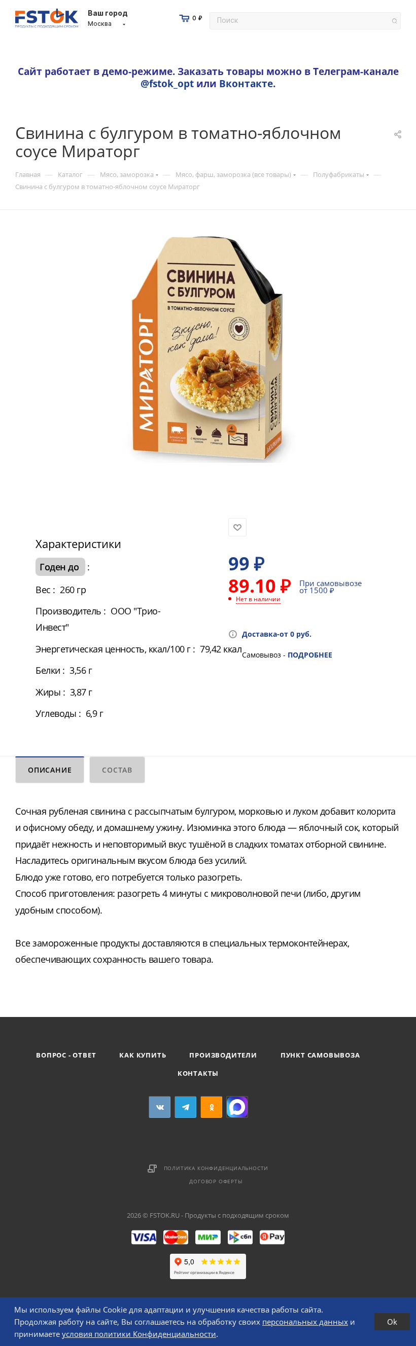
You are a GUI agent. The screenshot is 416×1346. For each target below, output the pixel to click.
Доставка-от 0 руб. (276, 634)
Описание (50, 770)
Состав (117, 770)
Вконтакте (246, 83)
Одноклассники (211, 1107)
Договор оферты (215, 1181)
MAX (237, 1107)
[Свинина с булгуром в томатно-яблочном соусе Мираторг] (208, 349)
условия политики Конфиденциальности (139, 1334)
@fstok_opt (167, 83)
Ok (392, 1322)
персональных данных (305, 1322)
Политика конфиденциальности (216, 1168)
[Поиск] (394, 21)
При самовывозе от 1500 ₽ (330, 586)
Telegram (185, 1107)
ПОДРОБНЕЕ (310, 655)
